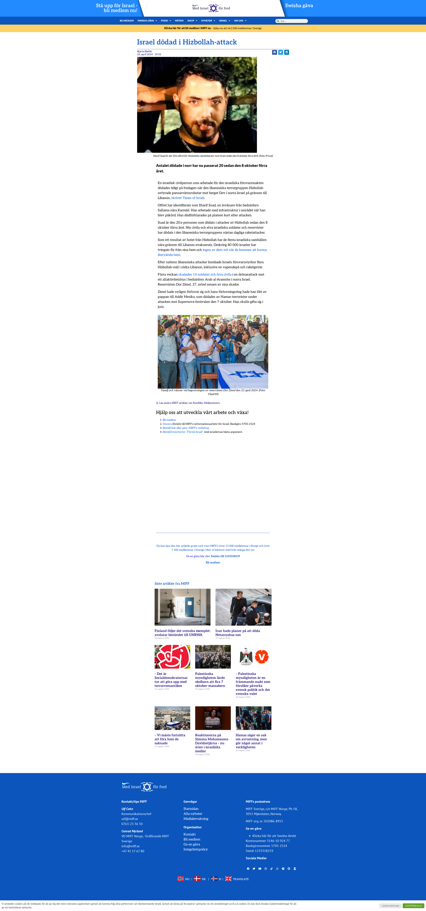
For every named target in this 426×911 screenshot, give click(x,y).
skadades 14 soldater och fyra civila (204, 275)
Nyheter (206, 20)
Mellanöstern (212, 403)
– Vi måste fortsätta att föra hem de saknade (170, 739)
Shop (191, 20)
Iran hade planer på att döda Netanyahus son (237, 633)
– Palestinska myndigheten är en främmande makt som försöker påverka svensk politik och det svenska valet (253, 684)
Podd (164, 20)
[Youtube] (259, 868)
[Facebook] (248, 868)
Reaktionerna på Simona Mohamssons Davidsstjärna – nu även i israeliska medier (211, 743)
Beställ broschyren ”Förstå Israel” (183, 432)
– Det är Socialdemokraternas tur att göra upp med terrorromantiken (171, 680)
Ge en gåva (192, 844)
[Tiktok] (271, 868)
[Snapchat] (289, 868)
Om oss (238, 20)
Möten (179, 20)
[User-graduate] (294, 868)
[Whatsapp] (277, 868)
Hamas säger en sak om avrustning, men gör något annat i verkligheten (251, 741)
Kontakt (190, 834)
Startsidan (191, 809)
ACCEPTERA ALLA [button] (413, 905)
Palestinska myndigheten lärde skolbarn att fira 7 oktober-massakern (210, 680)
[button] (274, 52)
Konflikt (198, 403)
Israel (223, 20)
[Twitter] (254, 868)
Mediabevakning (196, 819)
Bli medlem (127, 20)
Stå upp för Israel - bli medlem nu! (116, 8)
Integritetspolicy (196, 849)
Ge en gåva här (195, 556)
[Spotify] (283, 868)
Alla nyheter (193, 814)
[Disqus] (213, 479)
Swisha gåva (299, 6)
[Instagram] (265, 868)
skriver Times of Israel (187, 198)
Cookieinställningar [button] (390, 905)
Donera (167, 424)
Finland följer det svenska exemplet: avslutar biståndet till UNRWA (182, 633)
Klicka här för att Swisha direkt (274, 836)
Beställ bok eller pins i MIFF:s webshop (186, 428)
